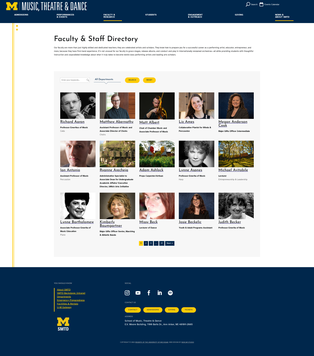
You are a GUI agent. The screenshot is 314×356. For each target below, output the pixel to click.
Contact (132, 310)
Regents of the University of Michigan (151, 342)
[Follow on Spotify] (173, 293)
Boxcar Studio (188, 342)
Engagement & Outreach (195, 16)
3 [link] (150, 243)
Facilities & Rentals (67, 303)
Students (151, 15)
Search (132, 80)
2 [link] (145, 243)
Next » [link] (170, 243)
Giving (239, 15)
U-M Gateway (64, 307)
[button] (107, 79)
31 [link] (162, 243)
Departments (64, 296)
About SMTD (64, 289)
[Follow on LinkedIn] (162, 293)
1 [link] (140, 243)
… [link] (156, 243)
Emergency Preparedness (71, 300)
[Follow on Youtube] (140, 293)
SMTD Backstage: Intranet (71, 293)
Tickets (189, 310)
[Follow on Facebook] (151, 293)
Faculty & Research (109, 16)
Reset (149, 80)
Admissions (21, 15)
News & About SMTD (282, 16)
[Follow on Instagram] (130, 293)
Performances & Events (65, 16)
